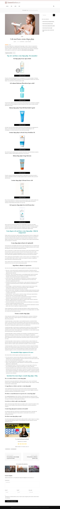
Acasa (7, 6)
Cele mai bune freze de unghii (47, 27)
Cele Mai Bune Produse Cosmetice (22, 507)
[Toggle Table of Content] (14, 53)
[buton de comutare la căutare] (53, 6)
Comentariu (7, 480)
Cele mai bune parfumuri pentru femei (10, 470)
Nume (6, 490)
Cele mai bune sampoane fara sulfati (49, 25)
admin (15, 41)
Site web (30, 490)
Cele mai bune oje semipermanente (48, 21)
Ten (11, 6)
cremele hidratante (10, 396)
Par (19, 6)
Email (18, 490)
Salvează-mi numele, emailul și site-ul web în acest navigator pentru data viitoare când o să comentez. (22, 497)
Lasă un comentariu (28, 41)
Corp (15, 6)
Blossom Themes (39, 507)
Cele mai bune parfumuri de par (48, 23)
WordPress (47, 507)
